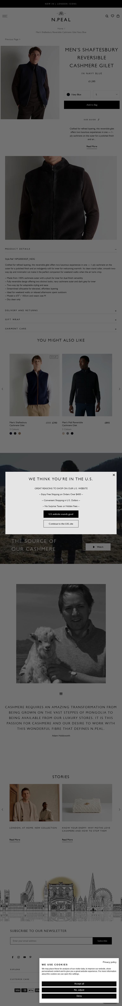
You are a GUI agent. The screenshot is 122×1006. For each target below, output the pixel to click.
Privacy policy (109, 962)
